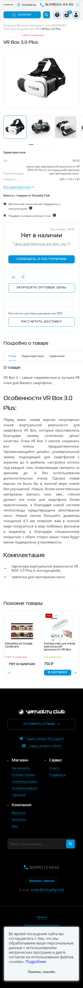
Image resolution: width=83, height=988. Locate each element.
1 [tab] (31, 144)
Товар (12, 356)
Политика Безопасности (41, 925)
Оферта (41, 917)
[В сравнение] (13, 277)
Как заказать (21, 768)
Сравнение (57, 356)
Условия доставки (24, 781)
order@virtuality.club (47, 889)
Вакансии (18, 813)
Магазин (20, 760)
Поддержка (57, 775)
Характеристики (33, 356)
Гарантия (18, 795)
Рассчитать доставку (41, 322)
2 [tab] (38, 144)
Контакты (19, 819)
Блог (15, 826)
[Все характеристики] (18, 187)
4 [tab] (52, 144)
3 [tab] (45, 144)
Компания (21, 805)
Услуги (54, 768)
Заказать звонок (41, 880)
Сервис (55, 760)
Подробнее (36, 961)
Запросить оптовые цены (41, 288)
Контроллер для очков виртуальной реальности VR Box (59, 647)
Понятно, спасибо (41, 972)
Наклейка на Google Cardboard (19, 645)
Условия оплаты (23, 775)
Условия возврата (24, 788)
